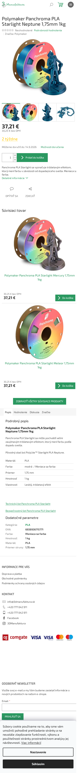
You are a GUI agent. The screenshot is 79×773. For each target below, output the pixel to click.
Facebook (13, 618)
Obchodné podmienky (14, 578)
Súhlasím (38, 764)
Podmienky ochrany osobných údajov (23, 583)
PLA (27, 524)
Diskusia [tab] (34, 412)
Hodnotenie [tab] (20, 412)
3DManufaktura (16, 623)
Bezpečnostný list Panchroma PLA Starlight (31, 510)
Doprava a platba (12, 573)
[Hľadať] (51, 4)
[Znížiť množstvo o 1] (15, 160)
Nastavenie (38, 752)
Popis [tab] (8, 412)
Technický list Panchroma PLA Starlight (28, 503)
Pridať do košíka (35, 157)
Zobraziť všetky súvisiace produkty (39, 401)
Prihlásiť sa (13, 716)
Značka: (16, 33)
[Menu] (70, 4)
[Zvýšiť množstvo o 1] (15, 155)
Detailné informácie (13, 178)
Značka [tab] (46, 412)
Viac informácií (31, 742)
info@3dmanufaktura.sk (21, 601)
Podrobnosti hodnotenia (48, 30)
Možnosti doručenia (52, 146)
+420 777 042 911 (17, 607)
